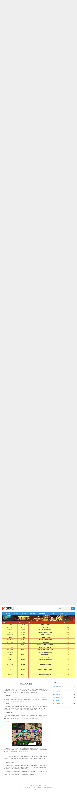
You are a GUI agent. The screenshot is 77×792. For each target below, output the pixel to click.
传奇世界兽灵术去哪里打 (57, 697)
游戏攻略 (24, 613)
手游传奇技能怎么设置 (57, 706)
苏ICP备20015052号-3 (53, 789)
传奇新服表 (32, 613)
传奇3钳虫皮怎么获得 (57, 694)
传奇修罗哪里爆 (56, 700)
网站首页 (8, 613)
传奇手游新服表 (42, 613)
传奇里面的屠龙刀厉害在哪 (58, 703)
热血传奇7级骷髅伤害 (57, 686)
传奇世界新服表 (63, 613)
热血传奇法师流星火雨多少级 (58, 691)
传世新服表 (52, 613)
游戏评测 (16, 613)
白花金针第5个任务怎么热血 (58, 689)
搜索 (73, 608)
